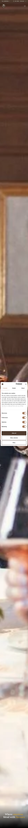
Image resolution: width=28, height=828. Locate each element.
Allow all (14, 433)
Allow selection (14, 437)
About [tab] (23, 388)
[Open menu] (24, 6)
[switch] (24, 417)
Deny (14, 442)
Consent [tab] (5, 388)
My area (17, 1)
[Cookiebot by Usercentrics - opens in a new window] (16, 384)
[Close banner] (25, 384)
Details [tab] (14, 388)
